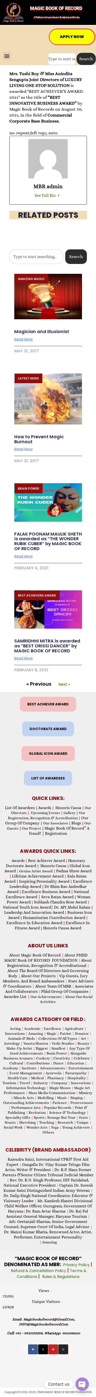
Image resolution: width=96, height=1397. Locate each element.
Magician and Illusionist (41, 331)
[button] (7, 56)
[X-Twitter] (43, 1349)
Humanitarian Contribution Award (54, 917)
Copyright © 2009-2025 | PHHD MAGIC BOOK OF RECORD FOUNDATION (48, 1392)
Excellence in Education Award (34, 922)
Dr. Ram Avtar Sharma (45, 1211)
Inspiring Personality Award (44, 881)
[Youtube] (53, 1349)
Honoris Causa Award (62, 928)
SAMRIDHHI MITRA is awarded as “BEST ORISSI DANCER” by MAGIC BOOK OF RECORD (47, 646)
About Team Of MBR (53, 986)
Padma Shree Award (74, 871)
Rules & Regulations (61, 1276)
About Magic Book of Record (36, 955)
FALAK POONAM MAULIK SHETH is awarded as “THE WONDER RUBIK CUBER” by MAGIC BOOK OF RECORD (48, 541)
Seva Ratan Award (57, 897)
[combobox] (62, 59)
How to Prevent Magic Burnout (39, 439)
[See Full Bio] (59, 196)
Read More (23, 339)
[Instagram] (63, 1349)
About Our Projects (38, 976)
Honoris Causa (68, 807)
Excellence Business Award (46, 891)
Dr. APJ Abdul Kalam (72, 907)
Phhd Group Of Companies (64, 991)
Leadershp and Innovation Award (34, 912)
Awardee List (17, 996)
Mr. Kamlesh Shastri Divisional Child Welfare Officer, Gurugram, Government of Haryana (48, 1206)
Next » (64, 684)
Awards (44, 807)
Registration (56, 833)
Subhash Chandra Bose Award (60, 902)
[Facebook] (33, 1349)
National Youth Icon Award (28, 907)
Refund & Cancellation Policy (39, 1271)
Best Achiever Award (46, 860)
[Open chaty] (82, 1384)
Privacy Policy (77, 1265)
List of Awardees (20, 807)
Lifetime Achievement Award (38, 876)
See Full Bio (45, 195)
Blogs (76, 823)
